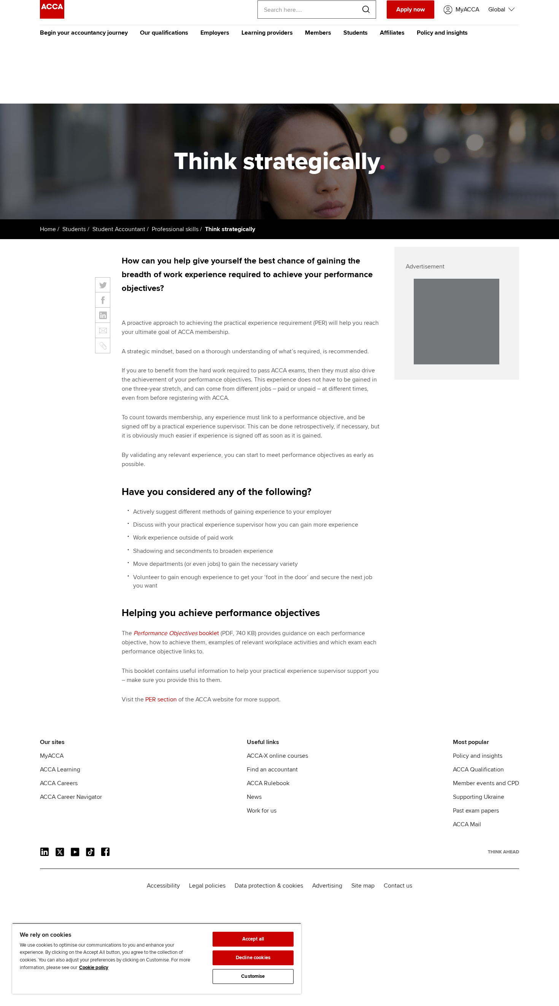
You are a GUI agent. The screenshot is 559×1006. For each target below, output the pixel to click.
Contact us (398, 885)
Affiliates (392, 33)
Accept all (253, 939)
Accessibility (163, 885)
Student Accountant (118, 229)
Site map (363, 885)
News (254, 797)
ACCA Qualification (478, 769)
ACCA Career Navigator (71, 797)
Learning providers (267, 33)
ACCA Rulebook (268, 783)
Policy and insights (442, 33)
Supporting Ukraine (478, 797)
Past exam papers (476, 810)
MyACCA (52, 756)
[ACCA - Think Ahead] (52, 17)
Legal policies (207, 885)
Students (355, 33)
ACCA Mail (467, 824)
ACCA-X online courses (277, 756)
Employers (214, 33)
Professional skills (175, 229)
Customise (253, 976)
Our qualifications (164, 33)
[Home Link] (503, 852)
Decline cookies (253, 958)
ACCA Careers (59, 783)
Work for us (261, 810)
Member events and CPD (486, 783)
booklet (176, 633)
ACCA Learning (60, 769)
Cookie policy (93, 967)
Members (318, 33)
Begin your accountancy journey (84, 33)
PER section (161, 699)
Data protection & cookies (269, 885)
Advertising (327, 885)
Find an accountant (272, 769)
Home (48, 229)
